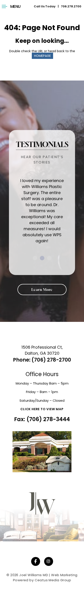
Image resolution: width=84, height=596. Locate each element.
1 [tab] (35, 258)
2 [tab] (42, 258)
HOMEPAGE (42, 56)
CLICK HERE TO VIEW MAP (42, 409)
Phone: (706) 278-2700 (42, 359)
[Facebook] (35, 561)
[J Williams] (42, 507)
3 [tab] (49, 258)
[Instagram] (48, 561)
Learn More (42, 289)
